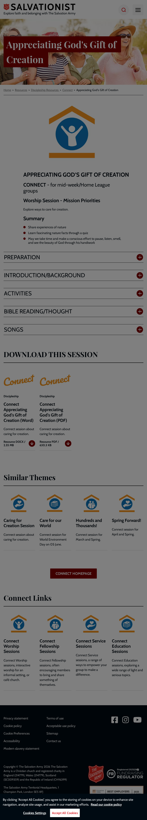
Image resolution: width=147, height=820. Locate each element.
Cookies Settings (34, 813)
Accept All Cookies (65, 813)
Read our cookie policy (106, 804)
